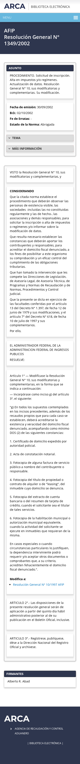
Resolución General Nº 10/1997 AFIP (38, 585)
